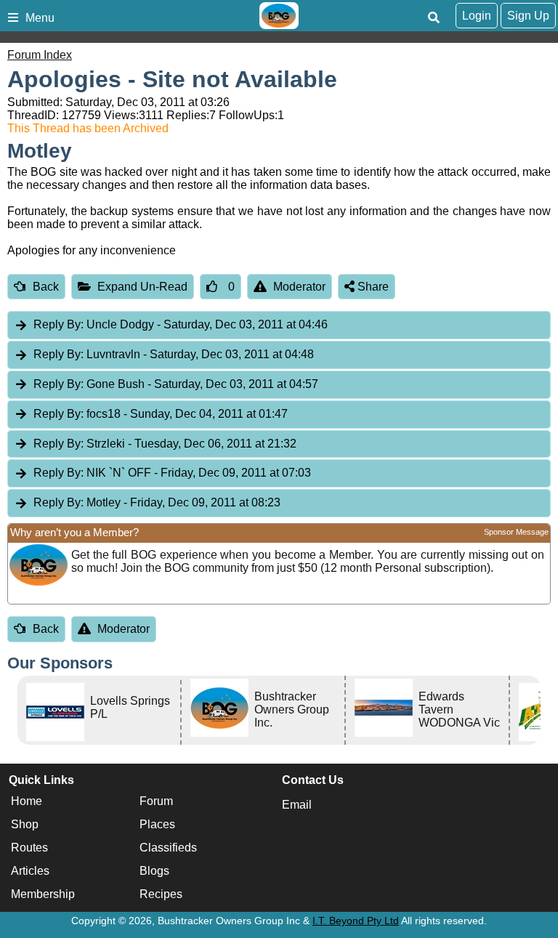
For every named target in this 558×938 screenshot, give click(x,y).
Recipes (161, 894)
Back (46, 286)
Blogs (154, 871)
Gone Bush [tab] (175, 384)
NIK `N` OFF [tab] (172, 472)
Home (26, 801)
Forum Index (39, 55)
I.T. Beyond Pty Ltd (355, 920)
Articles (30, 871)
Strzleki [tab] (164, 443)
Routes (29, 847)
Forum (156, 801)
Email (297, 804)
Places (157, 824)
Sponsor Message (516, 531)
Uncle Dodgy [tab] (180, 324)
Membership (43, 894)
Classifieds (168, 847)
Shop (25, 824)
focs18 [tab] (160, 414)
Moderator (299, 286)
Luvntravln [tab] (173, 354)
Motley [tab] (156, 502)
